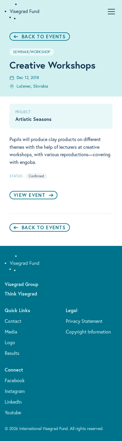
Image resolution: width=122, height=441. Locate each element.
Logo (10, 342)
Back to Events (44, 36)
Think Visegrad (21, 293)
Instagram (15, 391)
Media (11, 332)
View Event (29, 195)
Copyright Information (88, 332)
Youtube (13, 412)
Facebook (15, 380)
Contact (13, 321)
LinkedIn (13, 402)
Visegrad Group (21, 284)
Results (12, 353)
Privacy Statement (84, 321)
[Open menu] (111, 12)
